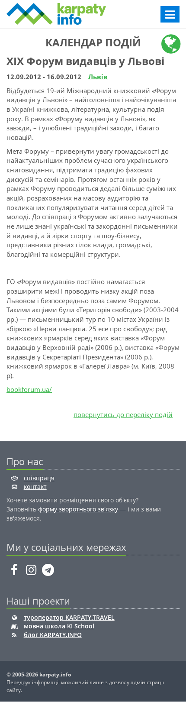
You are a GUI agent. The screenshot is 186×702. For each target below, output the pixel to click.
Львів (98, 76)
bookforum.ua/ (29, 389)
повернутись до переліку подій (123, 414)
